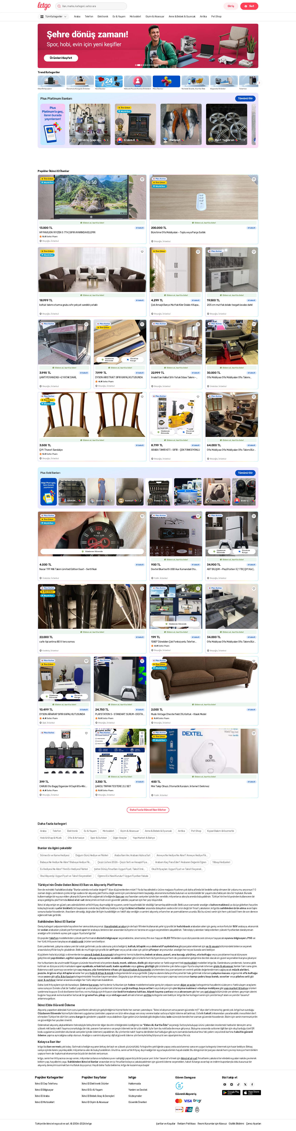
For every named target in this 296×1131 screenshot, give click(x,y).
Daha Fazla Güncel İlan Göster (148, 809)
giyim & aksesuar (223, 966)
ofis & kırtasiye (64, 976)
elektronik (77, 941)
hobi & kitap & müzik (102, 973)
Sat (251, 6)
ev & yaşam (212, 946)
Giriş (231, 6)
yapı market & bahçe (236, 988)
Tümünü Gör (245, 98)
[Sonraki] (259, 82)
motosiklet (190, 962)
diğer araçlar (188, 984)
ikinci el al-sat (189, 1058)
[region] (148, 46)
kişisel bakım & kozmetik (137, 969)
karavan (94, 984)
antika (147, 995)
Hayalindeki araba (115, 926)
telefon (53, 938)
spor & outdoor (47, 980)
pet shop (210, 991)
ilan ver (120, 896)
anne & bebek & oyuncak (98, 954)
